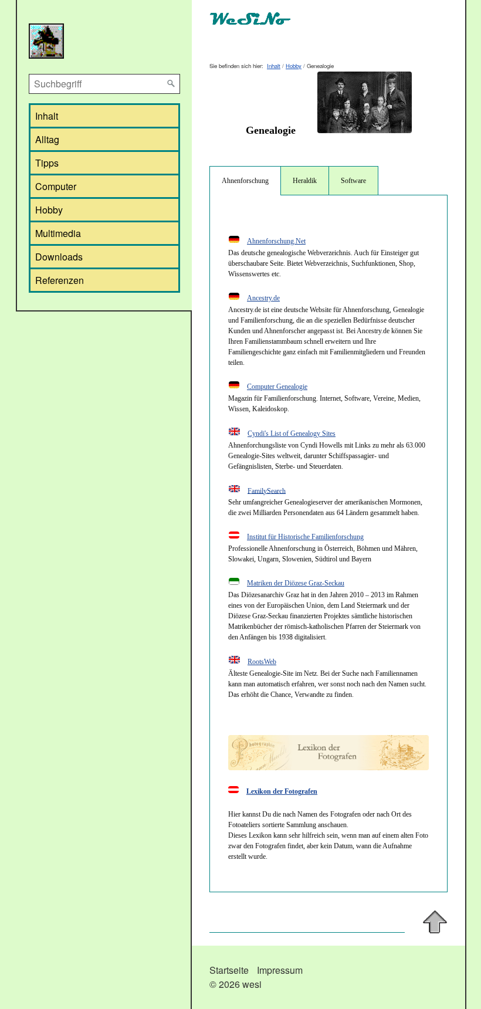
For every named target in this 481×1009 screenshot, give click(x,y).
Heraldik (305, 181)
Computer (55, 186)
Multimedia (58, 233)
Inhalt (46, 116)
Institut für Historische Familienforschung (305, 537)
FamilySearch (267, 490)
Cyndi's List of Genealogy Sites (292, 433)
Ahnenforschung (245, 181)
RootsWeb (262, 662)
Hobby (49, 209)
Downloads (59, 256)
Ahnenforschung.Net (276, 241)
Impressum (280, 970)
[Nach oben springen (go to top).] (435, 922)
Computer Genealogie (277, 386)
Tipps (47, 163)
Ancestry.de (263, 298)
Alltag (47, 139)
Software (353, 181)
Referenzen (59, 280)
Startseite (229, 970)
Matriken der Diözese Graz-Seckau (295, 583)
